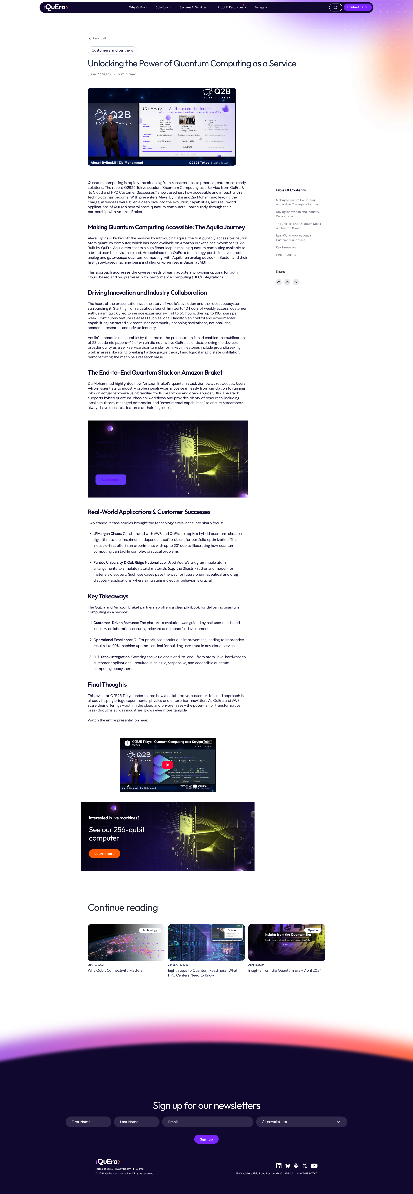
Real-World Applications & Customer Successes (294, 238)
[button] (138, 7)
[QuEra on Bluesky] (287, 1166)
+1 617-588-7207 (307, 1173)
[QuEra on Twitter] (304, 1165)
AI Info (140, 1168)
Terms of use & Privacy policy (113, 1168)
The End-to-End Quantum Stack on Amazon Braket (298, 226)
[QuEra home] (55, 7)
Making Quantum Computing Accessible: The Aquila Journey (297, 202)
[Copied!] (279, 282)
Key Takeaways (286, 247)
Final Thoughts (286, 255)
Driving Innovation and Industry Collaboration (297, 214)
